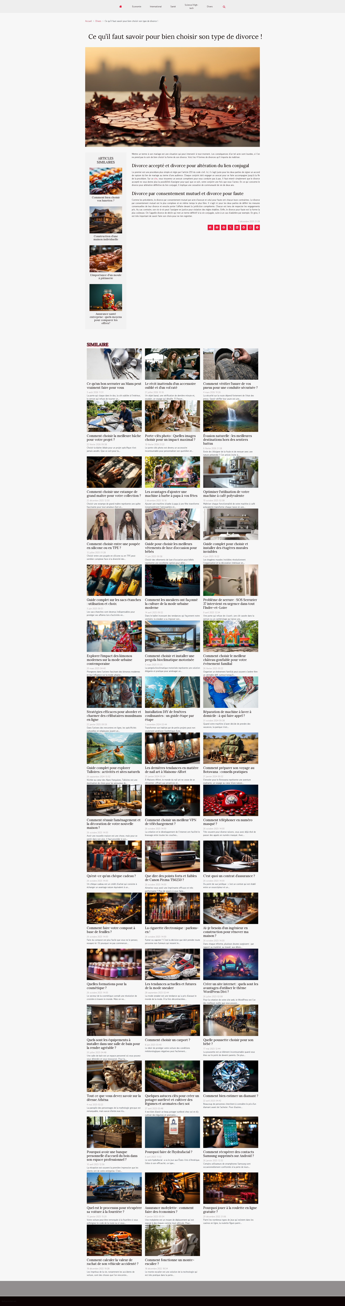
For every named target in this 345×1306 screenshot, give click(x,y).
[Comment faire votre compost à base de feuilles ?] (114, 908)
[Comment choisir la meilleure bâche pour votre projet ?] (114, 415)
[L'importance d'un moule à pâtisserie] (105, 258)
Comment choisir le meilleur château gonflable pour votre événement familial (225, 660)
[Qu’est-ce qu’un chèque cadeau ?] (114, 856)
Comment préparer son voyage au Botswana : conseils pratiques (228, 770)
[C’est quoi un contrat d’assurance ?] (230, 856)
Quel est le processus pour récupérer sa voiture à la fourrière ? (114, 1210)
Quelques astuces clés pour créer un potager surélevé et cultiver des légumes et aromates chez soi (172, 1100)
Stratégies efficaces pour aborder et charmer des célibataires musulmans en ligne (114, 716)
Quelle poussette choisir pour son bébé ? (228, 1042)
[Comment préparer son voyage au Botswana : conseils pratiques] (230, 747)
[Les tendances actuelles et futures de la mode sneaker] (172, 964)
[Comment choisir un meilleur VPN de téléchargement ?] (172, 799)
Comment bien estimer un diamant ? (230, 1096)
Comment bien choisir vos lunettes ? (106, 199)
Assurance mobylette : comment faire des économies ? (169, 1210)
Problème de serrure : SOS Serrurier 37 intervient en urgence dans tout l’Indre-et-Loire (230, 604)
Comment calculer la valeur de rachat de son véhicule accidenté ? (112, 1262)
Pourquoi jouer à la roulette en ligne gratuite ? (230, 1210)
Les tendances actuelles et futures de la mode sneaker (170, 986)
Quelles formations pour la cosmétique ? (107, 986)
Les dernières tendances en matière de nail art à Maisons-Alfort (172, 770)
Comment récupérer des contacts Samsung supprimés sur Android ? (228, 1154)
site (155, 178)
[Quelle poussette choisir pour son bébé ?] (230, 1020)
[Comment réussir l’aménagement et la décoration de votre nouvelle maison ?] (114, 799)
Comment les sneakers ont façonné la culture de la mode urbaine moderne (171, 604)
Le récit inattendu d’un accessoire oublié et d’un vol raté (170, 386)
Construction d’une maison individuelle (106, 238)
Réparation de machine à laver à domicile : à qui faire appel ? (227, 714)
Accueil (88, 21)
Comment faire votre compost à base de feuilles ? (111, 930)
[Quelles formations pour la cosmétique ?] (114, 964)
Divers (210, 6)
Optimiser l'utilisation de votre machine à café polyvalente (226, 494)
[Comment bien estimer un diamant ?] (230, 1075)
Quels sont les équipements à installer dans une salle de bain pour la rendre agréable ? (113, 1044)
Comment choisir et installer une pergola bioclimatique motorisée (169, 658)
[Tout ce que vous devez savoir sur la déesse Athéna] (114, 1075)
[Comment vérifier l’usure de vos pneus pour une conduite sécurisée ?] (230, 363)
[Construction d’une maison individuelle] (105, 219)
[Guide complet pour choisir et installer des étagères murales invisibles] (230, 524)
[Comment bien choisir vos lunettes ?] (105, 180)
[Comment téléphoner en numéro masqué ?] (230, 799)
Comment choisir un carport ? (167, 1040)
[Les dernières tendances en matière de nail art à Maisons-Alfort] (172, 747)
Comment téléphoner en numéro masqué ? (227, 822)
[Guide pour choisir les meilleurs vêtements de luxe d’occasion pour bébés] (172, 524)
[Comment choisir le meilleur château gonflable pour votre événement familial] (230, 636)
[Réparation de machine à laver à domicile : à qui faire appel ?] (230, 691)
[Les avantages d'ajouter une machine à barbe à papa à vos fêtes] (172, 471)
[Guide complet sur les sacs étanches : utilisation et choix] (114, 579)
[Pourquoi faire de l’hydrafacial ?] (172, 1132)
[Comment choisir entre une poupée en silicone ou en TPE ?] (114, 524)
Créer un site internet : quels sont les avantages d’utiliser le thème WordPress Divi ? (230, 988)
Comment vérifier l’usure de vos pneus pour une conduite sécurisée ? (230, 386)
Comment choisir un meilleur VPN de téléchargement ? (170, 822)
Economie (136, 6)
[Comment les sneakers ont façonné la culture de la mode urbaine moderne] (172, 579)
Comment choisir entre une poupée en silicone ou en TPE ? (113, 546)
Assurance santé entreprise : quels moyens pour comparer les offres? (106, 318)
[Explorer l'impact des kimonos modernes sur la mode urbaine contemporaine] (114, 636)
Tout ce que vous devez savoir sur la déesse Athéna (114, 1098)
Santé (173, 6)
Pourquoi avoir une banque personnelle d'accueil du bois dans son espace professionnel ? (112, 1156)
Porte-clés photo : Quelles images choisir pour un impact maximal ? (170, 438)
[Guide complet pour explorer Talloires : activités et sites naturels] (114, 747)
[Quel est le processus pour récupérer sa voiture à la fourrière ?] (114, 1187)
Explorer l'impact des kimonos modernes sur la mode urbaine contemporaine (109, 660)
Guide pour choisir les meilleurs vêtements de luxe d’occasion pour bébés (171, 548)
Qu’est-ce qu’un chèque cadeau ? (111, 876)
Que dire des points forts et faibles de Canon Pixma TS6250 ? (171, 878)
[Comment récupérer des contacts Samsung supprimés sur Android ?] (230, 1132)
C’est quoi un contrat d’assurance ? (229, 876)
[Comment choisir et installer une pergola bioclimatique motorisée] (172, 636)
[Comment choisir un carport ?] (172, 1020)
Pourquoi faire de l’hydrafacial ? (168, 1152)
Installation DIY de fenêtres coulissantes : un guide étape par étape (169, 716)
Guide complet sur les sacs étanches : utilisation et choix (114, 602)
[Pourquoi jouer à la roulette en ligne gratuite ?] (230, 1187)
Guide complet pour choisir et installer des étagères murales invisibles (225, 548)
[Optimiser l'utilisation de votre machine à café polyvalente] (230, 471)
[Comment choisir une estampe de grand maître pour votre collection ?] (114, 471)
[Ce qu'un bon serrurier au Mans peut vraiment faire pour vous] (114, 363)
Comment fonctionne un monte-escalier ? (169, 1262)
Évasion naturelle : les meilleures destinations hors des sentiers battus (227, 440)
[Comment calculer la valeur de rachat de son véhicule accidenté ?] (114, 1240)
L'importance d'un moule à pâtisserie (105, 276)
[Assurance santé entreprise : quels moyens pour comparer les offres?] (105, 297)
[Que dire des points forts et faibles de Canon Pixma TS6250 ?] (172, 856)
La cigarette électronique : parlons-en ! (172, 930)
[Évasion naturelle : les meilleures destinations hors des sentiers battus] (230, 415)
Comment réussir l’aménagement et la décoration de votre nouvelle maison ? (114, 824)
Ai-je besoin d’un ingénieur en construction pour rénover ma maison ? (226, 932)
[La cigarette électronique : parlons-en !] (172, 908)
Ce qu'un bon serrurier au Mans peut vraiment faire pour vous (114, 386)
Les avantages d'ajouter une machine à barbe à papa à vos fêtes (171, 494)
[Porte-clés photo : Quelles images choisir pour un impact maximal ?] (172, 415)
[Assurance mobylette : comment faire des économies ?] (172, 1187)
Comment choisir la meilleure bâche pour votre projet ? (114, 438)
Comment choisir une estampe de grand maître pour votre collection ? (114, 494)
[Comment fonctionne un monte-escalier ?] (172, 1240)
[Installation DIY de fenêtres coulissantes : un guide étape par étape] (172, 691)
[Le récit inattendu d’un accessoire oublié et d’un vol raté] (172, 363)
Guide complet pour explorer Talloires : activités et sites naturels (113, 770)
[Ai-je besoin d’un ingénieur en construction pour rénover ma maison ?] (230, 908)
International (156, 6)
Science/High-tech (191, 6)
